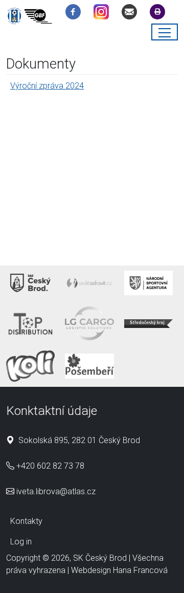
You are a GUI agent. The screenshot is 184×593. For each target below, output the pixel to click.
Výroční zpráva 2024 (47, 86)
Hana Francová (140, 570)
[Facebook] (75, 13)
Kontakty (26, 521)
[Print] (160, 13)
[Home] (31, 18)
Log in (21, 541)
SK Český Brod (100, 558)
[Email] (132, 13)
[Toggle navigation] (164, 32)
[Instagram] (104, 13)
